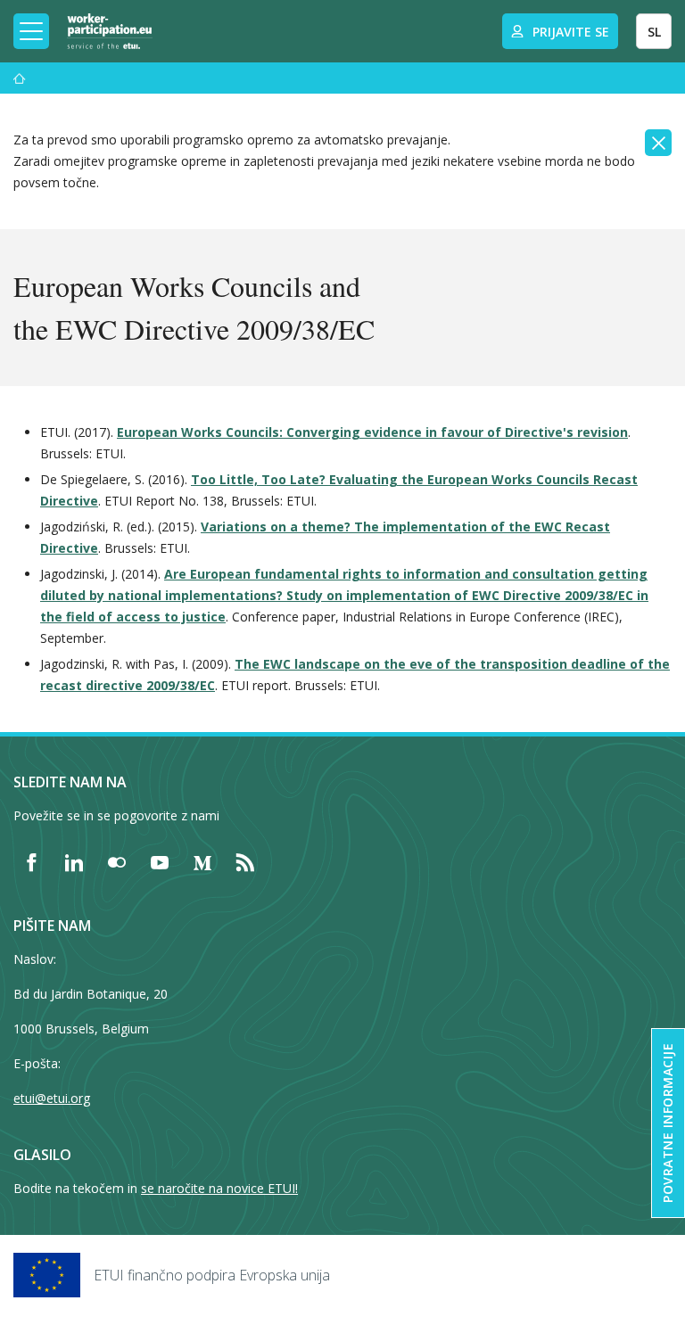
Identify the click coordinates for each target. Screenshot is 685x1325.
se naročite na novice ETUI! (219, 1188)
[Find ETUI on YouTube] (159, 862)
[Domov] (19, 78)
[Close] (658, 142)
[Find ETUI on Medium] (202, 862)
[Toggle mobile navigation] (31, 31)
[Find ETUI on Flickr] (117, 862)
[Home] (110, 31)
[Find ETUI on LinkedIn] (74, 862)
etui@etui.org (51, 1098)
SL (654, 31)
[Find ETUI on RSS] (245, 862)
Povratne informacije (667, 1123)
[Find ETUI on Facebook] (31, 862)
